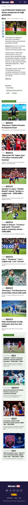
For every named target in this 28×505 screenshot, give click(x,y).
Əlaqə (15, 498)
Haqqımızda (10, 498)
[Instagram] (17, 490)
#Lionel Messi (9, 87)
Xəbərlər (8, 18)
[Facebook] (10, 490)
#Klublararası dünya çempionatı (14, 90)
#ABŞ (7, 93)
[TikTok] (21, 490)
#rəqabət (14, 93)
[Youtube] (6, 490)
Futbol (4, 18)
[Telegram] (14, 490)
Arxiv (20, 498)
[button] (3, 22)
